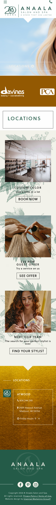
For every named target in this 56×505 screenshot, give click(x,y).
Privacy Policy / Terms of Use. (37, 495)
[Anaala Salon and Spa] (28, 10)
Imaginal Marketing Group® (37, 498)
